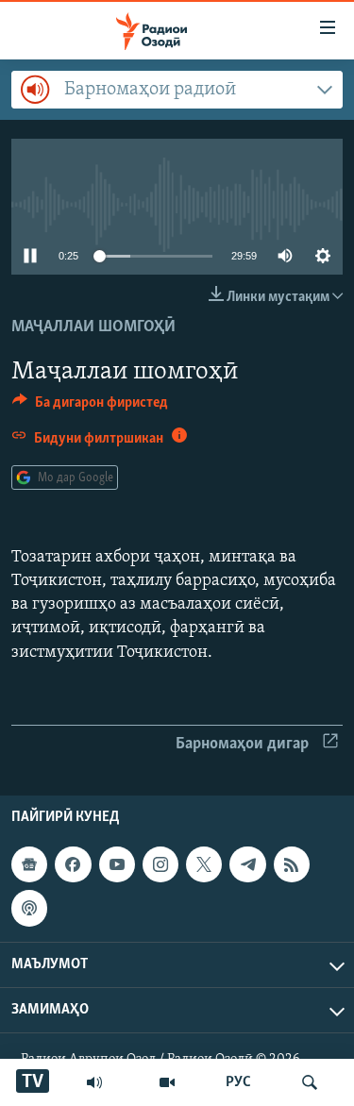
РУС (238, 1082)
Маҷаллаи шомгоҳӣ (93, 327)
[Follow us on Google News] (29, 864)
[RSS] (292, 864)
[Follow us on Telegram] (247, 864)
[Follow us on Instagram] (160, 864)
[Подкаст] (29, 908)
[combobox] (177, 90)
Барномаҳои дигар (242, 744)
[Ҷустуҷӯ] (309, 1082)
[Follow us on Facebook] (73, 864)
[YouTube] (167, 1082)
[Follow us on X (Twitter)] (204, 864)
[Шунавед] (94, 1082)
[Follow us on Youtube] (117, 864)
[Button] (90, 407)
